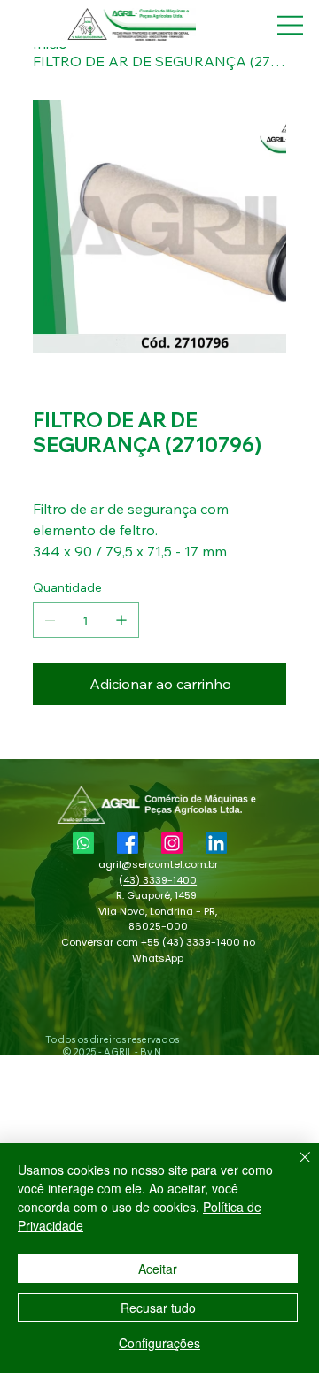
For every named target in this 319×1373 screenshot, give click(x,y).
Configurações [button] (159, 1343)
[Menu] (290, 25)
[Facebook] (127, 843)
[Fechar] (294, 1168)
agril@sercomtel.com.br (158, 864)
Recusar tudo (158, 1307)
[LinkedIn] (216, 843)
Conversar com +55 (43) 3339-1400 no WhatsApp (158, 950)
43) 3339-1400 (160, 880)
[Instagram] (172, 843)
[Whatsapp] (83, 843)
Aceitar (157, 1268)
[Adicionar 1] (121, 620)
